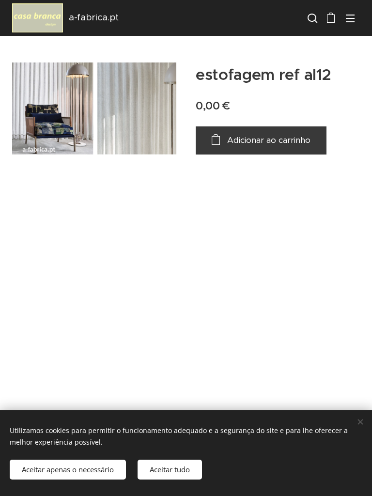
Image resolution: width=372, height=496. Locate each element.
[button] (311, 18)
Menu (350, 18)
